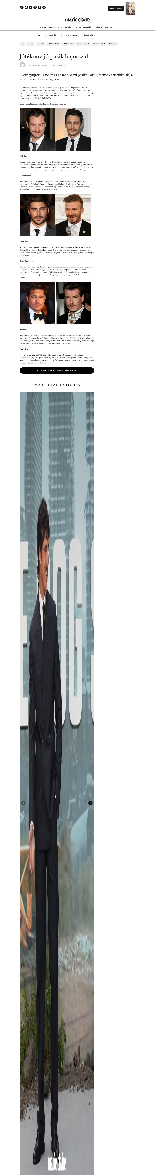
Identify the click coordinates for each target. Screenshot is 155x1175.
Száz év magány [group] (70, 35)
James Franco (68, 44)
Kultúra (108, 27)
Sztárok (52, 27)
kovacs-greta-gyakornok (37, 65)
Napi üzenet (98, 27)
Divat (60, 27)
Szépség (67, 27)
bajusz (30, 44)
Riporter (77, 27)
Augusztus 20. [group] (51, 35)
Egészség (87, 27)
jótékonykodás (83, 44)
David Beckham (53, 44)
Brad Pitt (40, 44)
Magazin (43, 27)
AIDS (22, 44)
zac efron (113, 44)
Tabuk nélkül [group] (89, 35)
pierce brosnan (99, 44)
